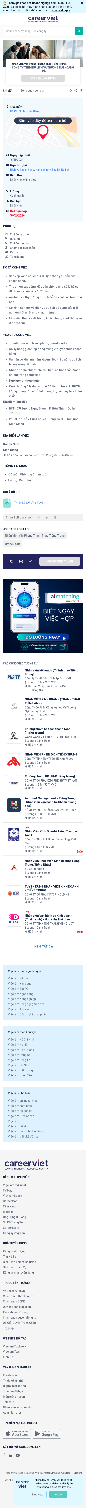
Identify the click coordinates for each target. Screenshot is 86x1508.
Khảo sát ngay (61, 10)
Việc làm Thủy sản (19, 1009)
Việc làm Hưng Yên (20, 1075)
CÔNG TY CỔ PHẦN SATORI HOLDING (47, 894)
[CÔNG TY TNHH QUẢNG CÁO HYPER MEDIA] (14, 805)
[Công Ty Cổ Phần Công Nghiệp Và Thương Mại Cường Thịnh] (14, 706)
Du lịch (65, 169)
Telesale (8, 1402)
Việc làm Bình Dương (21, 1049)
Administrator (12, 1412)
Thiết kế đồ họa (13, 1391)
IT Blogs (8, 1211)
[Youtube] (18, 1455)
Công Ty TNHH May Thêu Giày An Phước (49, 758)
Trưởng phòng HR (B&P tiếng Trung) (50, 776)
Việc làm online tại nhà (22, 1100)
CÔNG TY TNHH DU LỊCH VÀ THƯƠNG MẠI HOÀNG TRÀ (43, 69)
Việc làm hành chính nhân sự (26, 1131)
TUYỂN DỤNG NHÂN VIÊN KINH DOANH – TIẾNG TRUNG (52, 888)
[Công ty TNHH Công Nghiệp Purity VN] (14, 677)
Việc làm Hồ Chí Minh (21, 1039)
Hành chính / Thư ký (48, 169)
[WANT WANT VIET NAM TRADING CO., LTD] (14, 735)
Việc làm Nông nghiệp (22, 998)
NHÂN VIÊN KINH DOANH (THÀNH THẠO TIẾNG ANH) (52, 701)
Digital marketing (14, 1385)
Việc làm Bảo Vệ (18, 988)
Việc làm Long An (19, 1060)
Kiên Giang (33, 111)
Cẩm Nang (9, 1206)
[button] (81, 3)
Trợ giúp (8, 1328)
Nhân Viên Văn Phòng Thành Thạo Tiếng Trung (35, 535)
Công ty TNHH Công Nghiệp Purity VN (48, 678)
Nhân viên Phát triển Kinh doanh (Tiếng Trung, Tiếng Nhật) (52, 862)
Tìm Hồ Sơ (9, 1256)
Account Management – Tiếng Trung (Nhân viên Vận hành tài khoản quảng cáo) (50, 801)
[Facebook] (4, 1455)
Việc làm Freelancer (21, 1116)
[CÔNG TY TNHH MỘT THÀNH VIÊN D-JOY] (14, 918)
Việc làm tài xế (17, 1126)
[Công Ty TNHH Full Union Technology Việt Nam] (14, 834)
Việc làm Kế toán (18, 978)
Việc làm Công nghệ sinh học (26, 1004)
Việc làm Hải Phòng (20, 1070)
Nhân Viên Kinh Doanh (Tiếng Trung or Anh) (51, 833)
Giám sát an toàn (14, 1396)
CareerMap (10, 1201)
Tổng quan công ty (32, 90)
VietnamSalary (12, 1195)
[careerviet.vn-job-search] (17, 1434)
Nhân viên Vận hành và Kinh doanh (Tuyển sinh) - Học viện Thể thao (48, 917)
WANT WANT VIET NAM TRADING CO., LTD (50, 737)
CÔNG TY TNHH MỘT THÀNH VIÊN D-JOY (49, 923)
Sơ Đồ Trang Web (14, 1222)
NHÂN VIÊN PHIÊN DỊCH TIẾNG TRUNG (51, 754)
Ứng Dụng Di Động (14, 1217)
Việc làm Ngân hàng (20, 994)
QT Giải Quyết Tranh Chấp (19, 1322)
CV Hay (7, 1190)
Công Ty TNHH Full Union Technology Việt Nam (50, 841)
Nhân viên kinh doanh (17, 1407)
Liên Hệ (8, 1357)
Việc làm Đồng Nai (19, 1054)
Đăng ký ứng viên (14, 1233)
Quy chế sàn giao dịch (17, 1306)
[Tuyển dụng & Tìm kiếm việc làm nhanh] (43, 18)
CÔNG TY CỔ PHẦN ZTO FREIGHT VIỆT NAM (51, 780)
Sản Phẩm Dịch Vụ (14, 1267)
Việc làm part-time (20, 1105)
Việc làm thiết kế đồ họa (23, 1136)
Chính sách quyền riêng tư (19, 1317)
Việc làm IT (15, 1121)
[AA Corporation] (14, 867)
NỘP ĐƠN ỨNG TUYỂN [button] (43, 78)
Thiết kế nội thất (14, 1380)
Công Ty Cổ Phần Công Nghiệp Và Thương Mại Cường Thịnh (50, 709)
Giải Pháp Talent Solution (19, 1262)
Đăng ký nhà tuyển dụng (18, 1272)
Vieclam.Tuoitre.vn (15, 1346)
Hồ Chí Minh (17, 111)
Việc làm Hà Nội (18, 1044)
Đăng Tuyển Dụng (14, 1251)
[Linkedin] (10, 1455)
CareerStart (11, 1227)
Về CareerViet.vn (14, 1290)
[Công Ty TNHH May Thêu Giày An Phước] (14, 761)
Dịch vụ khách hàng (22, 169)
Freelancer (10, 1375)
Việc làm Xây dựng (19, 983)
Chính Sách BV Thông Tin (19, 1296)
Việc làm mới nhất (14, 1185)
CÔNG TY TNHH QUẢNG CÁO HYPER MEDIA (50, 810)
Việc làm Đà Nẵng (19, 1065)
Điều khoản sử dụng (15, 1312)
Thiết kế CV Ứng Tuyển (29, 502)
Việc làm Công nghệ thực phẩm (27, 1014)
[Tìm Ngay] (79, 31)
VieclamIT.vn (11, 1351)
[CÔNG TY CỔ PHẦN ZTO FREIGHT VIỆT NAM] (14, 783)
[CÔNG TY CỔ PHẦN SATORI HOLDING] (14, 893)
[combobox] (39, 31)
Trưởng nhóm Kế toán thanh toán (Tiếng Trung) (47, 730)
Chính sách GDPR (14, 1301)
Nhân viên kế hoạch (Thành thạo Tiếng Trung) (51, 672)
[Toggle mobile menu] (5, 19)
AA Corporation (34, 868)
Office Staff (12, 544)
